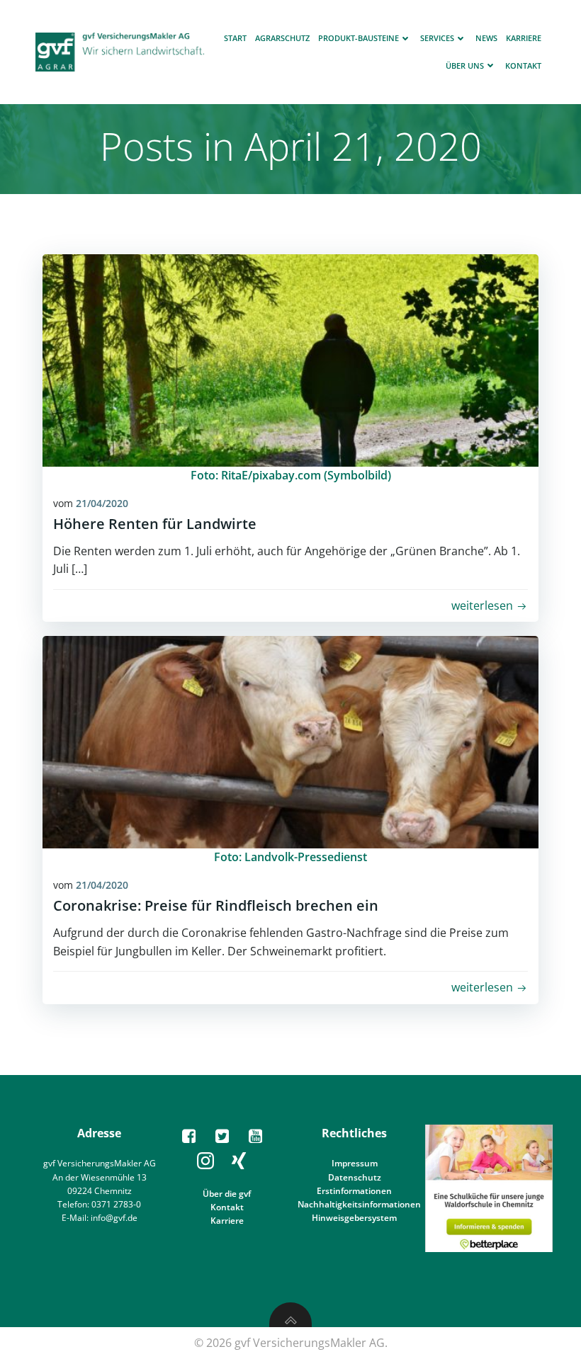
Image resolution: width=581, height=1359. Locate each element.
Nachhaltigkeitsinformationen (359, 1204)
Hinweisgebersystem (354, 1218)
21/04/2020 (102, 503)
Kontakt (523, 65)
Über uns (465, 65)
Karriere (523, 38)
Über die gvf (227, 1194)
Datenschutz (354, 1177)
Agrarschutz (282, 38)
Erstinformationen (354, 1191)
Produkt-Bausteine (358, 38)
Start (235, 38)
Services (437, 38)
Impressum (355, 1163)
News (486, 38)
